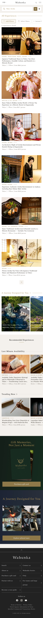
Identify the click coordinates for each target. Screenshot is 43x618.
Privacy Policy (27, 605)
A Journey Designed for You (15, 293)
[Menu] (39, 2)
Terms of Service (16, 605)
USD (3, 2)
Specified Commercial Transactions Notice (21, 609)
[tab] (35, 9)
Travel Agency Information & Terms (21, 607)
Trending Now (8, 394)
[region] (21, 41)
